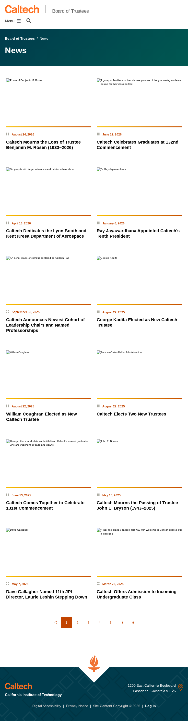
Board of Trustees (70, 11)
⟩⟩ (132, 622)
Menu (10, 21)
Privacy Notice (77, 706)
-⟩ (121, 622)
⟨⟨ (55, 622)
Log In (150, 706)
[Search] (28, 20)
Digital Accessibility (46, 706)
